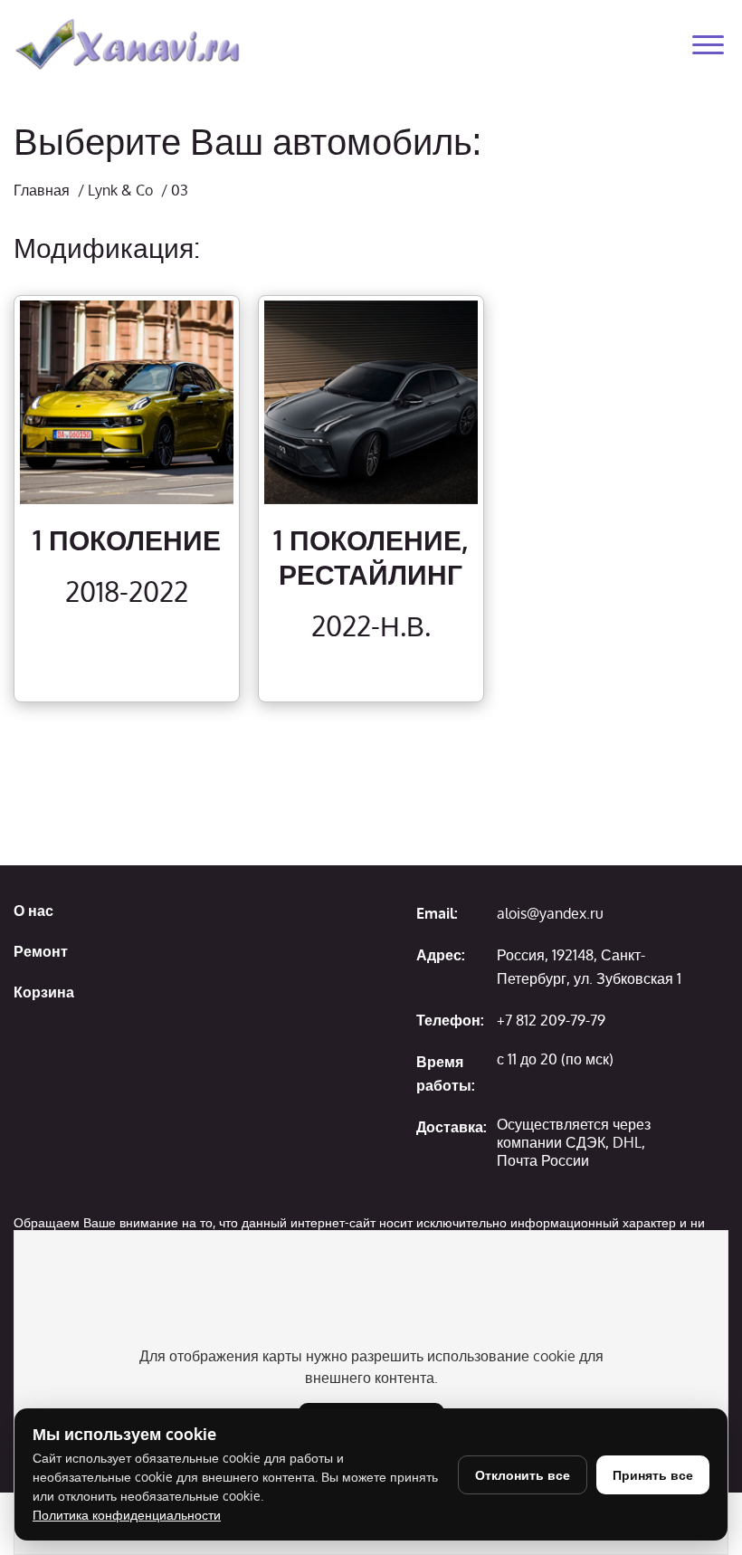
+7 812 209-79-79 (551, 1020)
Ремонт (41, 951)
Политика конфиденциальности (127, 1514)
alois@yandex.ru (550, 913)
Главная (42, 190)
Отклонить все (522, 1475)
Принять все (653, 1475)
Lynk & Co (120, 190)
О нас (33, 911)
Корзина (44, 992)
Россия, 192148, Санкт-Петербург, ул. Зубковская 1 (589, 966)
